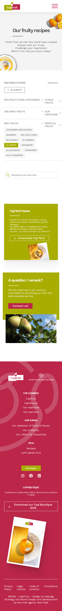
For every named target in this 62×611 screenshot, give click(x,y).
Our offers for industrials (31, 434)
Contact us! (20, 305)
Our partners (31, 412)
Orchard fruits (14, 111)
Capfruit (31, 398)
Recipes (31, 448)
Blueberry (11, 145)
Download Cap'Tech (31, 238)
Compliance (51, 586)
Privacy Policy (8, 588)
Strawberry (31, 150)
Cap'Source (31, 403)
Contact (31, 468)
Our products (31, 430)
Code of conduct (34, 588)
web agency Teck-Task (35, 602)
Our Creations (51, 113)
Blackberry (28, 140)
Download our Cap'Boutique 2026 (33, 506)
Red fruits (11, 123)
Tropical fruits (50, 125)
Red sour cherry (29, 135)
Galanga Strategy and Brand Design (29, 598)
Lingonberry (27, 145)
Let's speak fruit (31, 452)
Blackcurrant (13, 150)
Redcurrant (12, 140)
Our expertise (31, 407)
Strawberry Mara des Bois (19, 130)
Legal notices (21, 588)
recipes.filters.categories (22, 99)
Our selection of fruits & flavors (31, 425)
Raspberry (11, 135)
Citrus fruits (49, 101)
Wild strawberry (14, 155)
